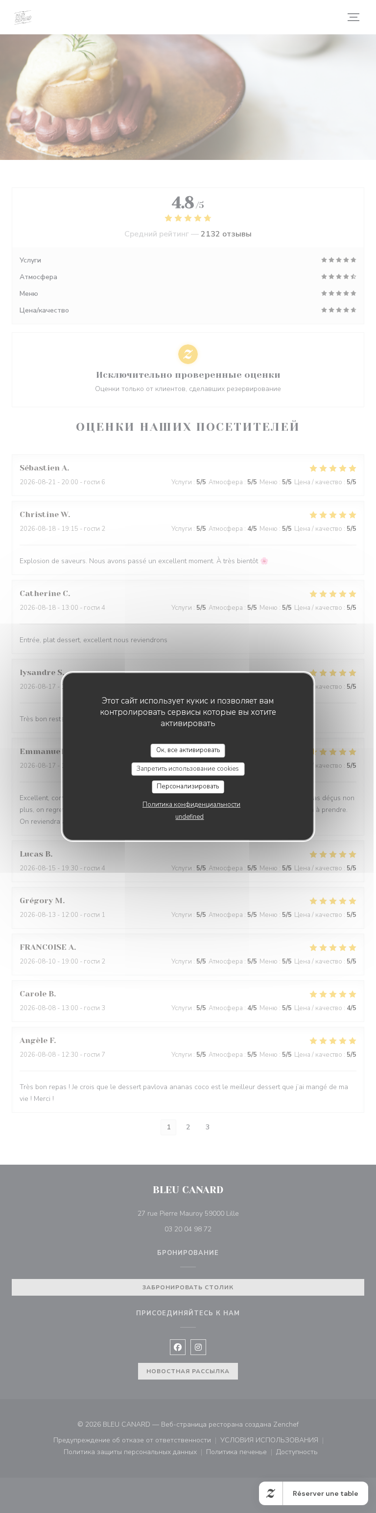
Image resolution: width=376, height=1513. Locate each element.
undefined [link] (189, 816)
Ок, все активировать (188, 750)
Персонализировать (188, 786)
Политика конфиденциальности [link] (191, 804)
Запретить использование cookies (188, 768)
